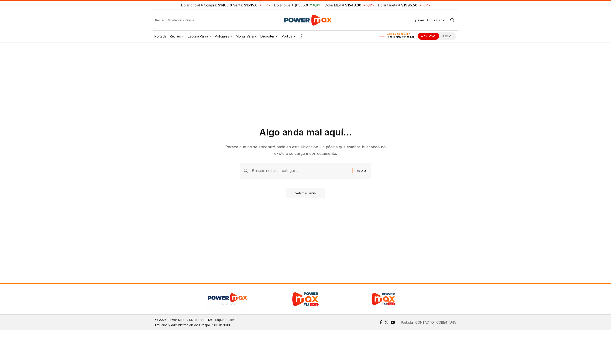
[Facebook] (381, 322)
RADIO (447, 36)
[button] (452, 20)
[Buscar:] (300, 171)
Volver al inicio (305, 193)
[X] (386, 322)
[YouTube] (393, 322)
